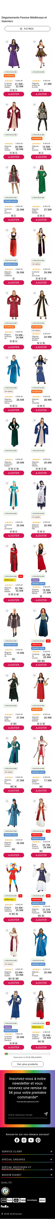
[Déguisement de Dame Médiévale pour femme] (33, 293)
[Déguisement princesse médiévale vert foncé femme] (6, 421)
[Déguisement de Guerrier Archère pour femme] (33, 105)
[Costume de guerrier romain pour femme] (6, 168)
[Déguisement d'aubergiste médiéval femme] (6, 230)
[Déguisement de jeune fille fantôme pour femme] (33, 483)
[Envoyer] (45, 1114)
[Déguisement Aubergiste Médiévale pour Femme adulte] (33, 676)
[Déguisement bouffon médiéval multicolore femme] (6, 866)
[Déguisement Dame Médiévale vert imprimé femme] (33, 168)
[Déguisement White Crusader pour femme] (33, 738)
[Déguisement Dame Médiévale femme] (33, 421)
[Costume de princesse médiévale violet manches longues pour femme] (33, 230)
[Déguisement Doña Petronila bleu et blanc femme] (33, 866)
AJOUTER (13, 94)
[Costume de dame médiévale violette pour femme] (6, 42)
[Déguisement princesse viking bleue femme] (6, 358)
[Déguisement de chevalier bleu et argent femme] (33, 358)
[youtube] (31, 1140)
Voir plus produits (27, 1064)
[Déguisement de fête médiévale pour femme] (6, 930)
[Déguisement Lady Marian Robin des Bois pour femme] (6, 676)
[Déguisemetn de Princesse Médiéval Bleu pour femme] (33, 930)
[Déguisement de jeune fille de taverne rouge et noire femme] (33, 546)
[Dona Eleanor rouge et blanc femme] (33, 801)
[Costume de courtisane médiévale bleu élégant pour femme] (33, 611)
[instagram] (24, 1140)
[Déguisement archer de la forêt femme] (33, 42)
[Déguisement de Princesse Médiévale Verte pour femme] (6, 738)
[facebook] (17, 1140)
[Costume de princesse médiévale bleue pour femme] (6, 483)
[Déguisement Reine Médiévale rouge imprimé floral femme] (6, 546)
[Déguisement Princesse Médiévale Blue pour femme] (6, 801)
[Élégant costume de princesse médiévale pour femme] (6, 293)
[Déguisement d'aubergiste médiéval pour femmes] (33, 993)
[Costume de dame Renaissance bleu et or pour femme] (6, 993)
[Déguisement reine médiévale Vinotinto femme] (6, 105)
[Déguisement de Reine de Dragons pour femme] (6, 611)
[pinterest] (38, 1140)
